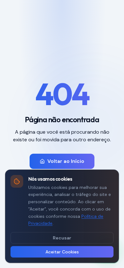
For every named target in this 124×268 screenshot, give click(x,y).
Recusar (62, 238)
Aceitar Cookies (62, 252)
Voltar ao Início (65, 161)
